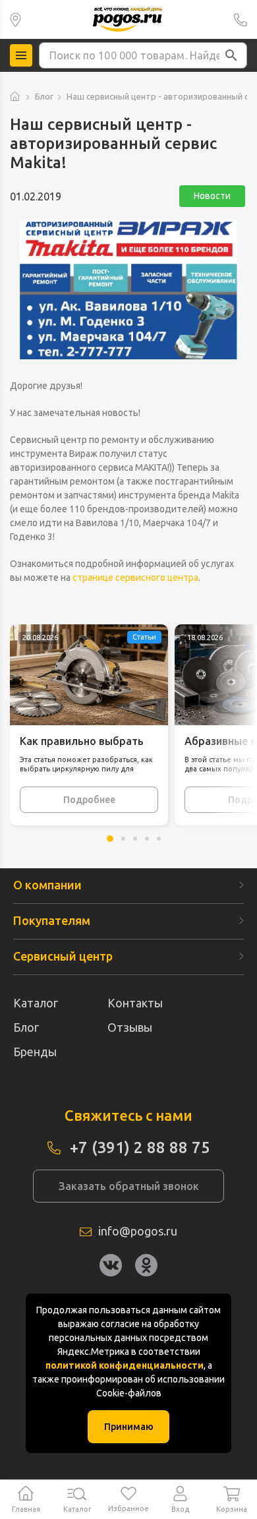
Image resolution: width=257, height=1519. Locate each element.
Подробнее (89, 799)
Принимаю (129, 1426)
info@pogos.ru (137, 1230)
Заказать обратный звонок (129, 1186)
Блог (44, 96)
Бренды (35, 1051)
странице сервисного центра (135, 577)
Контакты (135, 1002)
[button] (231, 55)
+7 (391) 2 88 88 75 (240, 19)
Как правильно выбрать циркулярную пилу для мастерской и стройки (82, 741)
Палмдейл (15, 19)
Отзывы (129, 1027)
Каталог (35, 1002)
